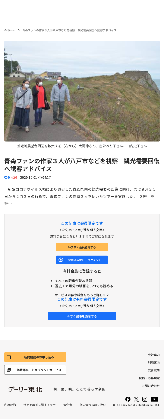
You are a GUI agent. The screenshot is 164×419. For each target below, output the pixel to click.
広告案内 (154, 370)
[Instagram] (145, 399)
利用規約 (10, 405)
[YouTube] (154, 399)
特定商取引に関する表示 (39, 405)
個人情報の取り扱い (93, 405)
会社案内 (154, 355)
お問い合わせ (151, 385)
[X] (136, 399)
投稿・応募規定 (149, 378)
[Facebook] (128, 399)
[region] (82, 94)
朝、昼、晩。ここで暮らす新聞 (79, 389)
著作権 (67, 405)
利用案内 (154, 362)
